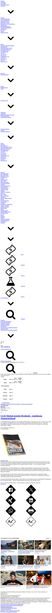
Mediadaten (14, 608)
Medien (2, 86)
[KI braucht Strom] (13, 459)
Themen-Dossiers (4, 32)
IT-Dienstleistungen (5, 200)
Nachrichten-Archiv (8, 606)
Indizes (2, 44)
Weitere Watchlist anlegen (6, 321)
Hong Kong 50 (4, 61)
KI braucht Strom (4, 460)
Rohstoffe (3, 216)
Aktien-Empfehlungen (14, 605)
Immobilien (3, 197)
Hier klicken (3, 484)
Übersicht (3, 130)
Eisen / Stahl (3, 181)
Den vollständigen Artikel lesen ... (8, 427)
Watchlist (23, 319)
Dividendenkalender (5, 116)
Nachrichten (3, 2)
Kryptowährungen (4, 297)
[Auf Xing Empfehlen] (11, 505)
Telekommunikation (5, 220)
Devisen (22, 296)
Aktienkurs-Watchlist (5, 324)
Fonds (22, 254)
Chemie (2, 178)
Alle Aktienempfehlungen (6, 27)
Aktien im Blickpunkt (5, 19)
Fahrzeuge (3, 184)
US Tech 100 (3, 54)
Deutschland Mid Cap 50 (6, 49)
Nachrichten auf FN (5, 4)
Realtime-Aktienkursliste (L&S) (7, 114)
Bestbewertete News (5, 21)
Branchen (3, 73)
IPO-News (3, 30)
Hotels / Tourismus (5, 195)
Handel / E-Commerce (5, 192)
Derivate (23, 275)
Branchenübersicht (5, 74)
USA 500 (3, 53)
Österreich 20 (3, 59)
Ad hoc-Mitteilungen (5, 20)
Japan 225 (3, 60)
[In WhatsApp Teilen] (11, 515)
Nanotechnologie (4, 210)
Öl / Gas (2, 214)
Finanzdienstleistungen (5, 186)
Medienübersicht (4, 87)
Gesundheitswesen (5, 188)
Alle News (3, 6)
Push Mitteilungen (4, 405)
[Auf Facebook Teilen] (11, 494)
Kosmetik (3, 203)
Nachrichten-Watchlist (5, 322)
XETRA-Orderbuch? (5, 131)
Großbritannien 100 (5, 56)
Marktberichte (3, 25)
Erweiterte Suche (4, 100)
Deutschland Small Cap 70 (6, 48)
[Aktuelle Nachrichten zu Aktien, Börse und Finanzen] (6, 349)
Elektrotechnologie (5, 182)
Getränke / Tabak (4, 189)
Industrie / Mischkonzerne (6, 198)
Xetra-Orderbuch (11, 604)
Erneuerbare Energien (5, 183)
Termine (2, 31)
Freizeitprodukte (4, 187)
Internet (2, 199)
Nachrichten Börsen (5, 605)
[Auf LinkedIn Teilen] (31, 505)
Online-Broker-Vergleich (6, 117)
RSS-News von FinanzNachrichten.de (9, 611)
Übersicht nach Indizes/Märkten (7, 45)
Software (2, 218)
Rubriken (3, 17)
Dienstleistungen (4, 179)
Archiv (2, 88)
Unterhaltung (3, 221)
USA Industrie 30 (4, 51)
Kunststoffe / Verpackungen (6, 204)
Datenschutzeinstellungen (6, 608)
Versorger (3, 222)
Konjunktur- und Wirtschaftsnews (8, 24)
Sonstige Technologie (5, 219)
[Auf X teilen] (31, 494)
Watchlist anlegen (4, 328)
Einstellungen (3, 326)
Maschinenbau (4, 208)
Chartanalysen (4, 29)
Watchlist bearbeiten (5, 325)
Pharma (2, 215)
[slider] (3, 411)
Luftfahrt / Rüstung (5, 206)
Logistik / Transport (5, 205)
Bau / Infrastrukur (4, 174)
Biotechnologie (4, 177)
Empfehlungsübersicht (5, 26)
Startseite (2, 1)
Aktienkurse (3, 112)
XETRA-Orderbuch (5, 129)
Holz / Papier (3, 194)
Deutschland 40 (4, 46)
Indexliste (3, 144)
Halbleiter (3, 190)
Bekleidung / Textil (5, 176)
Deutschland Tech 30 (5, 50)
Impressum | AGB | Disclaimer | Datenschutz (10, 610)
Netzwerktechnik (4, 213)
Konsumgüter (3, 202)
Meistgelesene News (5, 22)
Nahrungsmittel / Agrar (5, 211)
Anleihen (23, 265)
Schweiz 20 (3, 58)
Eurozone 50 (3, 55)
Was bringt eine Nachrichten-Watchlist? (9, 327)
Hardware (3, 193)
